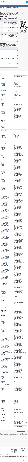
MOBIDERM (20, 192)
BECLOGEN (6, 202)
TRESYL (20, 303)
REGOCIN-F (20, 225)
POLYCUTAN (20, 291)
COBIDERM (6, 245)
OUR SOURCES (5, 454)
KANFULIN (20, 172)
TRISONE (20, 267)
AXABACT (6, 339)
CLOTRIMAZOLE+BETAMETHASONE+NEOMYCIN (7, 355)
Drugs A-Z (10, 3)
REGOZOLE (20, 348)
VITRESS (20, 274)
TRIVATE (20, 362)
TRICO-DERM (20, 260)
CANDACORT (20, 387)
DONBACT (6, 360)
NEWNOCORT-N (21, 200)
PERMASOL (20, 212)
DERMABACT (7, 357)
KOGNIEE (20, 324)
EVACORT (6, 275)
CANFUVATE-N (7, 216)
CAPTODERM (7, 219)
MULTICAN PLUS (21, 335)
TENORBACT (20, 357)
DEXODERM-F (7, 263)
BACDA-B (6, 199)
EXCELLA (6, 277)
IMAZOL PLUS (20, 377)
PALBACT (20, 344)
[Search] (27, 2)
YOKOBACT (20, 369)
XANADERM (20, 278)
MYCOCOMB (20, 194)
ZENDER (20, 283)
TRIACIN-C (20, 258)
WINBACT (20, 368)
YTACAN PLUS (20, 370)
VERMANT (20, 273)
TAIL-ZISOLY (20, 248)
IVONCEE (20, 319)
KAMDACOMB (20, 171)
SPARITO (20, 238)
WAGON (20, 276)
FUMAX (20, 149)
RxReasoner (15, 449)
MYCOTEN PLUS (21, 336)
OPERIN (20, 206)
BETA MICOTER (21, 412)
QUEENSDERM (21, 219)
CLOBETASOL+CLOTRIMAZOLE (9, 352)
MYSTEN (20, 337)
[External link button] (24, 33)
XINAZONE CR (20, 279)
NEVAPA (20, 199)
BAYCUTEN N (20, 86)
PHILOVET (20, 346)
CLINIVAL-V (6, 351)
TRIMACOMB (20, 265)
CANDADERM (20, 311)
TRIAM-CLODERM (21, 259)
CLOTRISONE (7, 239)
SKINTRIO (20, 236)
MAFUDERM (20, 186)
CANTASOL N (7, 217)
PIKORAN (20, 213)
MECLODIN (20, 381)
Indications (21, 3)
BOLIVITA (6, 209)
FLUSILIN (6, 282)
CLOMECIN (6, 235)
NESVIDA (20, 198)
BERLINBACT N (7, 344)
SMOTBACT (20, 356)
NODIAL (20, 115)
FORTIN (6, 284)
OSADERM (20, 208)
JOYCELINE (20, 169)
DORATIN (6, 268)
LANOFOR (20, 180)
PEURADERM (20, 345)
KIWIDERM (20, 175)
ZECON (20, 282)
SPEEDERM (20, 240)
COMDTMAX (7, 248)
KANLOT (20, 173)
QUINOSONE (20, 221)
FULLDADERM (20, 148)
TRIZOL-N (20, 268)
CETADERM (6, 222)
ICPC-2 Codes (11, 451)
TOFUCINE (20, 256)
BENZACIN (6, 205)
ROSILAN (20, 227)
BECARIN (6, 201)
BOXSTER (6, 211)
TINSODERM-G (21, 253)
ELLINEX (6, 271)
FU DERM (20, 145)
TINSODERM (20, 252)
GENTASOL (20, 156)
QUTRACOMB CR (21, 223)
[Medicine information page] (17, 50)
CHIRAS (6, 224)
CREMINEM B (20, 107)
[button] (22, 450)
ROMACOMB (20, 226)
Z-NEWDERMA (21, 281)
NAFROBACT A (21, 338)
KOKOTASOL (20, 326)
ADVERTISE (10, 454)
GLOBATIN (6, 371)
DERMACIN (6, 255)
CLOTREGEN (7, 237)
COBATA (6, 241)
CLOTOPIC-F (7, 236)
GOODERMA (20, 161)
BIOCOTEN (6, 345)
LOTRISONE (20, 426)
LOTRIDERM (20, 91)
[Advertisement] (14, 441)
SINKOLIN (20, 235)
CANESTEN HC (21, 287)
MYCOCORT (20, 195)
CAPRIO (6, 218)
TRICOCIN (20, 261)
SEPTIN (20, 117)
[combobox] (19, 2)
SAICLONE (20, 351)
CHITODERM (7, 225)
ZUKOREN (20, 372)
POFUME (20, 214)
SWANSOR (20, 245)
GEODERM (6, 370)
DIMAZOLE (6, 266)
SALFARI (20, 229)
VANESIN (20, 272)
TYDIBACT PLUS (21, 364)
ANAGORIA (6, 195)
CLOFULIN (6, 232)
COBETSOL (6, 244)
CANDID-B (20, 388)
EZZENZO (6, 361)
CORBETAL (6, 251)
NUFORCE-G (20, 343)
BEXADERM (20, 104)
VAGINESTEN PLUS (21, 366)
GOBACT (20, 316)
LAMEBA (20, 179)
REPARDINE (20, 349)
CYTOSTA (6, 252)
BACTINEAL (6, 341)
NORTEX (20, 342)
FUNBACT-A (6, 368)
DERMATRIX (7, 259)
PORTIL (20, 116)
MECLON (20, 416)
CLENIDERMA (7, 226)
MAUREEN (20, 329)
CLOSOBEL (6, 353)
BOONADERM (7, 210)
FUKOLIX (20, 147)
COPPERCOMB (7, 250)
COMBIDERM (20, 389)
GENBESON (20, 154)
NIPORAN (20, 201)
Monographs (17, 3)
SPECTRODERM (21, 239)
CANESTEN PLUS (7, 215)
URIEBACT (20, 365)
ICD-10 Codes (11, 450)
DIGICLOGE (6, 359)
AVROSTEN (6, 338)
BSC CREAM (7, 347)
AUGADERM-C (7, 197)
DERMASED (6, 258)
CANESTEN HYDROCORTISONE (23, 422)
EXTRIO (6, 279)
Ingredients (13, 3)
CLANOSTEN (7, 348)
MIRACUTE (20, 333)
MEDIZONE (20, 331)
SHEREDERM (20, 232)
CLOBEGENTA (7, 229)
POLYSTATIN (20, 215)
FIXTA (6, 365)
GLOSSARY (1, 454)
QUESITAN (20, 220)
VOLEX (19, 275)
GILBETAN (20, 160)
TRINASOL (20, 266)
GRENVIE (20, 162)
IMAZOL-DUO (20, 76)
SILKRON (20, 233)
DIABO (6, 264)
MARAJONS (20, 328)
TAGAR (20, 247)
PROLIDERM (20, 216)
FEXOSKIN (6, 364)
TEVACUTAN (20, 292)
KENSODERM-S (21, 174)
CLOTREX (6, 238)
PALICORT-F (20, 209)
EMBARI (6, 272)
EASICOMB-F (7, 270)
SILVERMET (20, 234)
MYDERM (20, 196)
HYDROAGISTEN (21, 290)
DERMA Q (20, 108)
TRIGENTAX (20, 118)
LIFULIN (20, 181)
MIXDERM (20, 114)
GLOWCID (6, 372)
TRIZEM (20, 363)
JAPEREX (20, 167)
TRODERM (20, 269)
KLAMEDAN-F (20, 176)
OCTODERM (20, 205)
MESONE (20, 332)
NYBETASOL (20, 202)
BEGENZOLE (7, 204)
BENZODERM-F (7, 206)
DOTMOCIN (6, 269)
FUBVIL (6, 367)
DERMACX (20, 109)
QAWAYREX (20, 218)
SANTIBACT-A (20, 353)
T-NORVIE (20, 246)
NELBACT (20, 339)
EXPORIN (6, 278)
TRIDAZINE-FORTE (21, 262)
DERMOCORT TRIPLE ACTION (9, 358)
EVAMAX (6, 276)
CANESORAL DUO (21, 312)
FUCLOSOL (20, 146)
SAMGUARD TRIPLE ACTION (22, 352)
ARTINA (6, 196)
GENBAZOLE (20, 153)
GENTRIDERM (20, 158)
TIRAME (20, 255)
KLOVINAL (20, 323)
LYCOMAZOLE (20, 185)
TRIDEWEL (20, 263)
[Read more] (17, 27)
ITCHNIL (20, 318)
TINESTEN (20, 358)
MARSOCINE (20, 189)
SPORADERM (20, 241)
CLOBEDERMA (7, 228)
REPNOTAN (20, 350)
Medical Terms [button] (25, 3)
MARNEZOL (20, 188)
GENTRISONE (20, 159)
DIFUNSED (6, 265)
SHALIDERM (20, 355)
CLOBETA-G (6, 230)
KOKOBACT (20, 325)
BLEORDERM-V (7, 346)
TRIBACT (20, 359)
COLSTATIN (6, 246)
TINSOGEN (20, 254)
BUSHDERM (6, 212)
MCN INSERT (20, 330)
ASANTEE (6, 337)
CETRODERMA (7, 223)
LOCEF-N (20, 182)
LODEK (19, 183)
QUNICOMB (20, 222)
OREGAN (20, 207)
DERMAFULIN (7, 257)
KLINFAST (20, 322)
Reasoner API (16, 450)
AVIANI (6, 198)
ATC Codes (11, 449)
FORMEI (6, 283)
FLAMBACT (6, 366)
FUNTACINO (20, 152)
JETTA (19, 168)
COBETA (6, 243)
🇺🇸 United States (23, 448)
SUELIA (20, 243)
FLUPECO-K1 (7, 281)
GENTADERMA (21, 155)
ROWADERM (20, 228)
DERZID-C (6, 262)
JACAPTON (20, 166)
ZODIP (19, 371)
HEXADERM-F (20, 165)
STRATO (20, 242)
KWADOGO (20, 178)
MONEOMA (20, 193)
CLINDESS (6, 350)
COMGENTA (6, 249)
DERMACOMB (7, 256)
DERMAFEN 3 (20, 110)
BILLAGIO (6, 208)
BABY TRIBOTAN (7, 340)
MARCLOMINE (20, 187)
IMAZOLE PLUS (21, 317)
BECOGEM (6, 203)
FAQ (7, 454)
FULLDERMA (20, 111)
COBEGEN (6, 242)
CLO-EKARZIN (7, 384)
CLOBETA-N (6, 231)
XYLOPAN (20, 280)
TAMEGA (20, 249)
